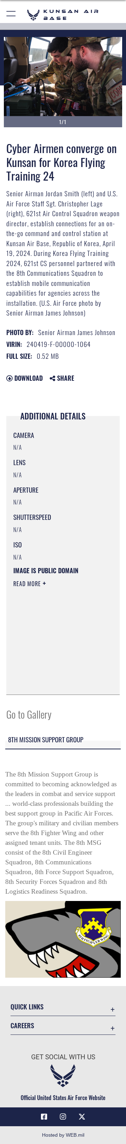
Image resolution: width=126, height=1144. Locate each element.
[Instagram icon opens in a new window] (63, 1117)
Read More (28, 583)
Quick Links (26, 1006)
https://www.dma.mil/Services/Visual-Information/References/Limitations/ (55, 681)
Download (28, 377)
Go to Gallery (28, 713)
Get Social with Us (63, 1057)
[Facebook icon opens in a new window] (44, 1117)
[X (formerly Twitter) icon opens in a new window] (82, 1117)
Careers (22, 1025)
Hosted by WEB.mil (63, 1135)
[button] (11, 15)
